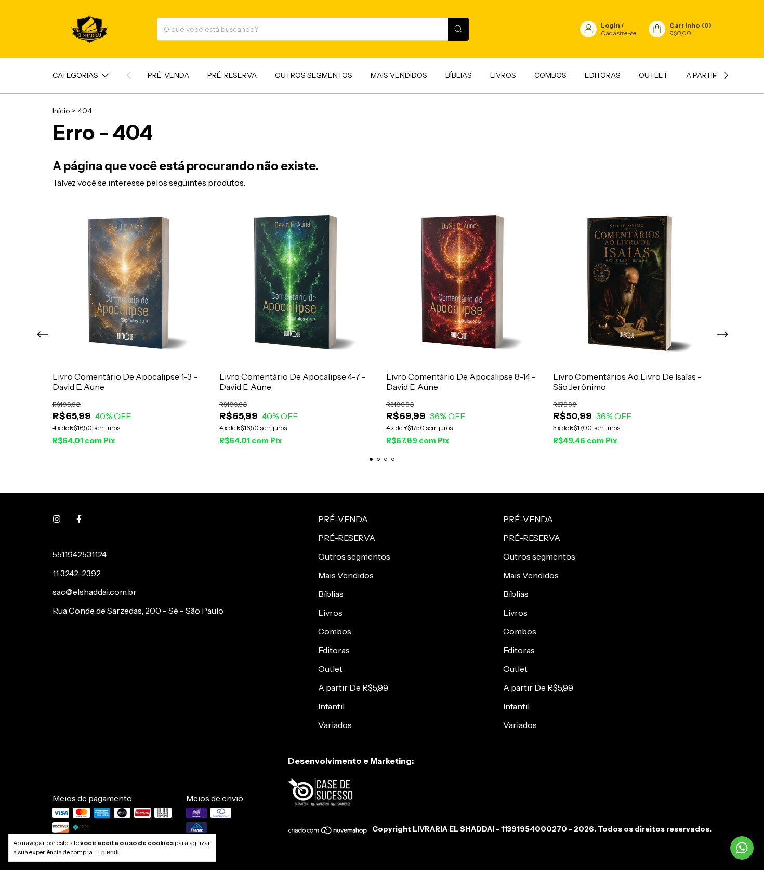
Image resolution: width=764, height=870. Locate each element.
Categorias (75, 75)
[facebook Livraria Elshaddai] (79, 519)
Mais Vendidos (399, 75)
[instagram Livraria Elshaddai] (56, 519)
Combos (550, 75)
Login (610, 25)
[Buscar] (458, 29)
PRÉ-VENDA (168, 75)
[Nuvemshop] (328, 832)
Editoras (603, 75)
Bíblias (458, 75)
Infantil (331, 706)
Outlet (653, 75)
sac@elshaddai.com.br (94, 592)
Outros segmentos (313, 75)
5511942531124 (79, 554)
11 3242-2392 (76, 573)
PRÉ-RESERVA (232, 75)
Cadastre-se (618, 33)
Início (61, 110)
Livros (503, 75)
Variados (335, 725)
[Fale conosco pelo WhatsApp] (742, 848)
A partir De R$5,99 (353, 687)
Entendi (108, 852)
